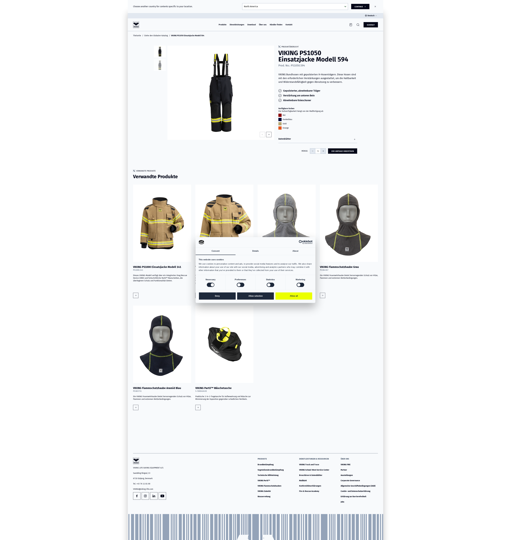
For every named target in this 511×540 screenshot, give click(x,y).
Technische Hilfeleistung (268, 475)
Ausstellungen (347, 475)
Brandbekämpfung (266, 464)
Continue (359, 7)
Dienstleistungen (237, 25)
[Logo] (136, 24)
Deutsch (371, 16)
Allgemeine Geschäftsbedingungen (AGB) (358, 486)
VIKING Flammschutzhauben (269, 486)
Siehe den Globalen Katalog (156, 35)
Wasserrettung (264, 496)
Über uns (263, 25)
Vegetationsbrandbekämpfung (271, 470)
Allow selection (255, 296)
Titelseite (137, 35)
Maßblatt (303, 480)
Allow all (294, 296)
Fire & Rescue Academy (309, 491)
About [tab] (295, 251)
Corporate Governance (350, 480)
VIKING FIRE (345, 464)
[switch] (240, 285)
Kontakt (289, 25)
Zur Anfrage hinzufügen (342, 151)
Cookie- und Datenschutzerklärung (355, 491)
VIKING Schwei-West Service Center (314, 470)
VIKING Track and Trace (309, 464)
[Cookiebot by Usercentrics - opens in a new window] (300, 242)
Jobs (342, 502)
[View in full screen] (221, 93)
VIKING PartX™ (264, 480)
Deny (217, 296)
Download (251, 25)
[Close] (375, 6)
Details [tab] (255, 251)
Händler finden (276, 25)
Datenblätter (284, 139)
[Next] (268, 134)
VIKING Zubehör (264, 491)
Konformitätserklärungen (310, 486)
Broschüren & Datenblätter (310, 475)
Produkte (222, 25)
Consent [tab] (216, 251)
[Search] (358, 24)
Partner (344, 470)
